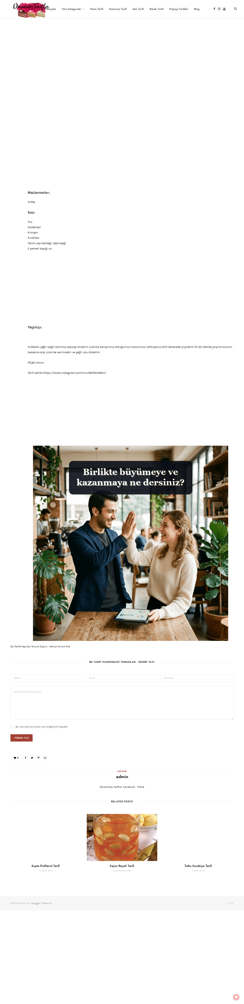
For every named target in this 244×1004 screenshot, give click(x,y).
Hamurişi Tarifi (118, 9)
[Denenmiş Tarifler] (29, 9)
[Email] (224, 74)
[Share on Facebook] (207, 74)
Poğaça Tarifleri (178, 9)
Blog (197, 9)
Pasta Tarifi (96, 9)
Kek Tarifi (138, 9)
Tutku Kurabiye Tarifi (198, 866)
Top (231, 903)
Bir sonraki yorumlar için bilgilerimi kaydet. (41, 726)
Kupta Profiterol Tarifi (46, 866)
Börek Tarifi (157, 9)
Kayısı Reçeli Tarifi (122, 866)
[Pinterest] (219, 74)
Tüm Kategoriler (71, 9)
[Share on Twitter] (213, 74)
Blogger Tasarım (41, 903)
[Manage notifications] (236, 997)
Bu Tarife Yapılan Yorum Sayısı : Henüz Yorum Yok (40, 646)
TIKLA (140, 787)
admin (26, 75)
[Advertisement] (122, 46)
